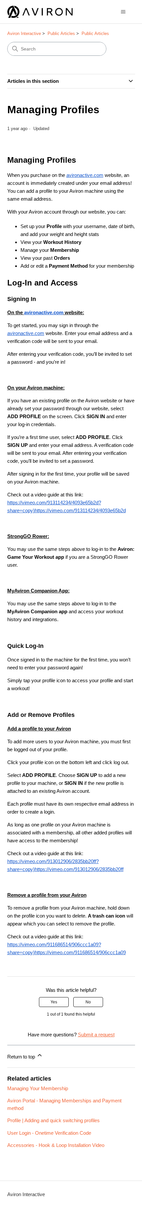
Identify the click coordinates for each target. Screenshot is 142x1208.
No (88, 1002)
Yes (54, 1002)
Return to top (21, 1056)
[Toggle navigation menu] (123, 12)
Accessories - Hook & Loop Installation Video (55, 1145)
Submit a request (96, 1034)
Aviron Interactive (24, 33)
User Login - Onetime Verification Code (49, 1133)
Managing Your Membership (37, 1088)
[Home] (40, 12)
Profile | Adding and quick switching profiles (53, 1120)
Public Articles (61, 33)
